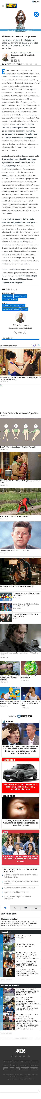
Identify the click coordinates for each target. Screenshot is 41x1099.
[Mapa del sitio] (29, 1056)
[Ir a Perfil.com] (36, 1)
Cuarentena (7, 306)
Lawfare (24, 309)
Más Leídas (6, 932)
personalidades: (8, 293)
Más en (12, 716)
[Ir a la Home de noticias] (20, 1051)
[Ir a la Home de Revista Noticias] (11, 6)
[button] (37, 81)
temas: (4, 303)
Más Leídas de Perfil (10, 985)
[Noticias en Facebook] (16, 1056)
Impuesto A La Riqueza (11, 309)
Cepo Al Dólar (19, 306)
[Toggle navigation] (3, 6)
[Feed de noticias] (24, 1056)
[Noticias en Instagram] (12, 1056)
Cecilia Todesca (20, 296)
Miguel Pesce (34, 73)
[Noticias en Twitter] (20, 1056)
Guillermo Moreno (10, 299)
